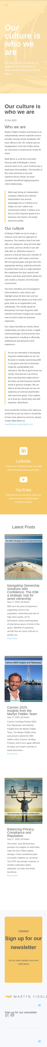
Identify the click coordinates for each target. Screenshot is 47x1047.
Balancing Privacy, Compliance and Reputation (20, 832)
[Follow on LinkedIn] (7, 1015)
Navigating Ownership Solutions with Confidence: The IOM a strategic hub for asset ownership (23, 592)
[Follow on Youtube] (12, 1015)
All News (25, 602)
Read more (12, 638)
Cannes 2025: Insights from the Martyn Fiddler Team (22, 711)
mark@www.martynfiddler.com (19, 424)
